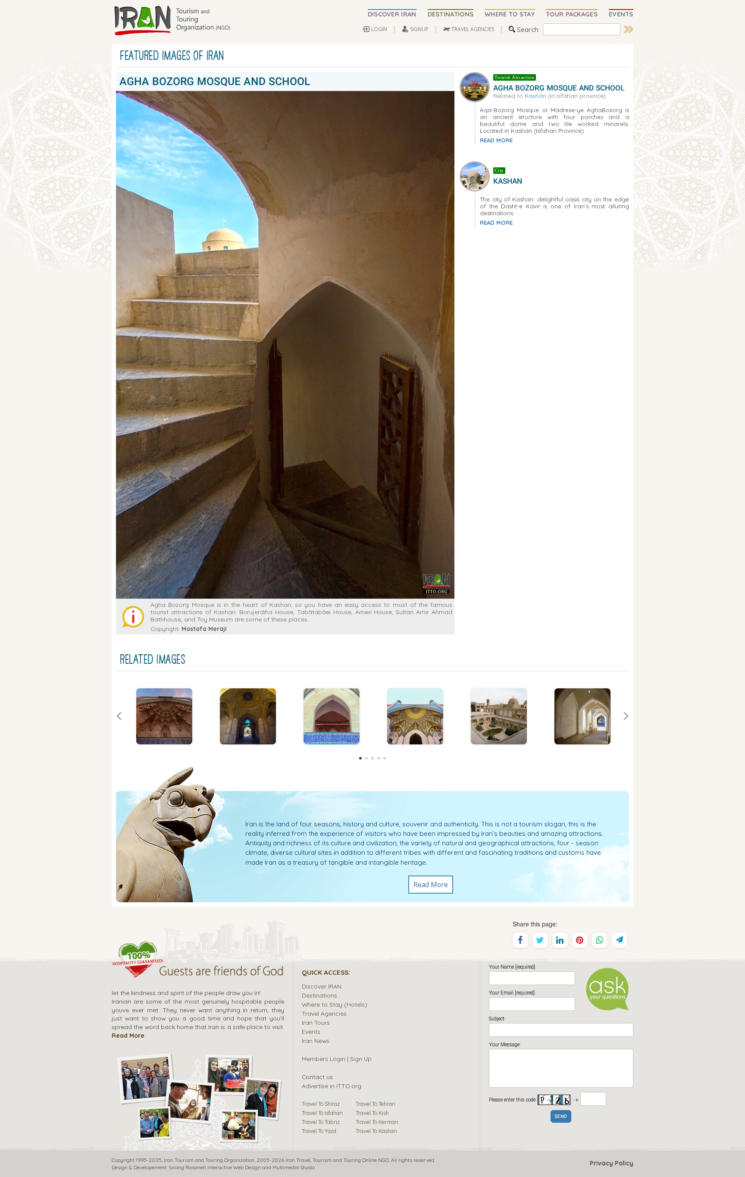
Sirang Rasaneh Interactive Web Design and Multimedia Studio (242, 1167)
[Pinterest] (580, 940)
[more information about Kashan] (476, 175)
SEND (560, 1117)
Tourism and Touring (337, 1160)
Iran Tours (316, 1022)
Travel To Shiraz (321, 1103)
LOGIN (379, 29)
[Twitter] (540, 940)
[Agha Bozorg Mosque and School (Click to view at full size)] (331, 716)
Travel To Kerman (377, 1121)
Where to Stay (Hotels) (334, 1004)
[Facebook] (520, 940)
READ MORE (496, 140)
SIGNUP (419, 29)
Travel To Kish (372, 1112)
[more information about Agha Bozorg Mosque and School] (476, 86)
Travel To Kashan (376, 1130)
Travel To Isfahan (322, 1112)
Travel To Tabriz (321, 1121)
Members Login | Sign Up (337, 1058)
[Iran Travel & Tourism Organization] (172, 20)
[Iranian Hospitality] (198, 972)
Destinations (319, 995)
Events (311, 1031)
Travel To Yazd (319, 1130)
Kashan (535, 95)
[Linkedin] (560, 940)
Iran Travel (297, 1160)
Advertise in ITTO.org (331, 1085)
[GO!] (628, 29)
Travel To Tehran (375, 1103)
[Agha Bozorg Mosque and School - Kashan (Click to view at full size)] (164, 716)
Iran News (315, 1040)
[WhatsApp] (599, 940)
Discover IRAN (321, 986)
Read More (430, 884)
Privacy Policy (611, 1163)
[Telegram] (619, 940)
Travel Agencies (324, 1013)
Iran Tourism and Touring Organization (209, 1160)
